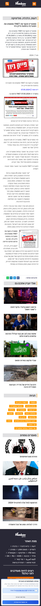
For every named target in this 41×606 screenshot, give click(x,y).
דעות (34, 546)
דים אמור (32, 410)
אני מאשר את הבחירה (20, 602)
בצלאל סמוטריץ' (16, 406)
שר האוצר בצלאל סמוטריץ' (25, 428)
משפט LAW (22, 549)
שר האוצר (32, 425)
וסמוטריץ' (21, 410)
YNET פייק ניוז (21, 402)
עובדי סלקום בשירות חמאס (25, 360)
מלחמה (19, 413)
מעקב (10, 413)
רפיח (9, 421)
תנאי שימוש (31, 562)
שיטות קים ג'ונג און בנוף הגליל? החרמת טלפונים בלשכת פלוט (20, 335)
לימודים (33, 549)
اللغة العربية (31, 559)
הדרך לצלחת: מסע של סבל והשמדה (23, 524)
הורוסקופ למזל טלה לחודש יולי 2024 (22, 503)
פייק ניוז (22, 417)
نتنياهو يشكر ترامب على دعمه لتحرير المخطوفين (23, 479)
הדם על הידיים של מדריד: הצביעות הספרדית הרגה (22, 386)
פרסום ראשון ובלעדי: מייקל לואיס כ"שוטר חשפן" (23, 308)
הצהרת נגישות (18, 562)
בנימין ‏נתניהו (31, 406)
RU (13, 556)
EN (8, 556)
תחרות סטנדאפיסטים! (28, 457)
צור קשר (19, 559)
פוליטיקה (32, 417)
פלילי (34, 556)
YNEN (33, 402)
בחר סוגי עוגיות (20, 597)
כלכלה (11, 410)
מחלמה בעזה (31, 413)
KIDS (19, 556)
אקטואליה (12, 553)
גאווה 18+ (32, 553)
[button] (34, 4)
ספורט (12, 549)
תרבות (26, 556)
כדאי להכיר (24, 546)
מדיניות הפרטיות (21, 590)
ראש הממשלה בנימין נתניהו (25, 421)
